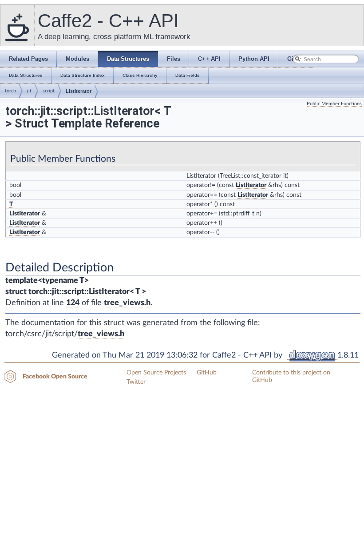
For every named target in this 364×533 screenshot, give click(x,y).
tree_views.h (127, 303)
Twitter (136, 382)
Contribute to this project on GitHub (291, 376)
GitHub (207, 373)
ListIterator (78, 91)
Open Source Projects (156, 373)
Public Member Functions (334, 103)
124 (72, 303)
